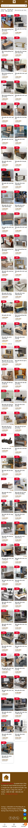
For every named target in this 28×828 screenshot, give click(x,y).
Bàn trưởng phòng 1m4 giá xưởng (7, 30)
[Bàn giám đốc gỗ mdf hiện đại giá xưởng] (20, 484)
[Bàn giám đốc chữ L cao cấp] (20, 329)
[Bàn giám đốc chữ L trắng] (20, 131)
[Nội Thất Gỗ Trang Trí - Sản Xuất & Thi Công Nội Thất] (14, 1)
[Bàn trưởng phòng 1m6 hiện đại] (20, 241)
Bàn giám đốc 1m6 (6, 315)
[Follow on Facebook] (10, 818)
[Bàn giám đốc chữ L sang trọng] (20, 175)
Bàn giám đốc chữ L (20, 690)
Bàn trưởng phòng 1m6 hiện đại (20, 250)
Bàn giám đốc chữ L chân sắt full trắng (7, 206)
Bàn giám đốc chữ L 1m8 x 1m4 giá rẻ (20, 206)
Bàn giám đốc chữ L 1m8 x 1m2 (20, 603)
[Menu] (2, 1)
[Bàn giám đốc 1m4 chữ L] (7, 131)
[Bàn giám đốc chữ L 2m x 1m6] (7, 219)
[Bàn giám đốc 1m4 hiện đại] (20, 21)
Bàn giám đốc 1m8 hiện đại (21, 449)
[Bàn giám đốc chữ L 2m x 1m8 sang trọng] (7, 660)
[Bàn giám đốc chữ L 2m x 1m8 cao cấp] (20, 704)
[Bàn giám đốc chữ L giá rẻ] (20, 65)
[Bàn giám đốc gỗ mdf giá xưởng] (20, 419)
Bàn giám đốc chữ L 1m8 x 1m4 (20, 471)
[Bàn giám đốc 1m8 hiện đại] (20, 441)
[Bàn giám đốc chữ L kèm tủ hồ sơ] (20, 528)
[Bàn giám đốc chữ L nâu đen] (7, 153)
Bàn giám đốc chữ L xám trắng (20, 735)
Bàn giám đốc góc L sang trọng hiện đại (7, 427)
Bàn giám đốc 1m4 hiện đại (21, 29)
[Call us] (17, 818)
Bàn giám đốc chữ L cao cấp (20, 338)
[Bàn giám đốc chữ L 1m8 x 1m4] (20, 462)
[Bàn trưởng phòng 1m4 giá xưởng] (7, 21)
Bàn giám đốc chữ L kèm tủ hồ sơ (20, 537)
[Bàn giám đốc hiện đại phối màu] (7, 528)
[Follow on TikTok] (14, 818)
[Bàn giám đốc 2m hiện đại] (7, 462)
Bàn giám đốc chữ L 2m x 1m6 (8, 228)
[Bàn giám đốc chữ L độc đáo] (20, 397)
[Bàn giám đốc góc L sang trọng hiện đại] (7, 419)
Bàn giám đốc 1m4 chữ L (7, 140)
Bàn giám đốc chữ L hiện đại (7, 493)
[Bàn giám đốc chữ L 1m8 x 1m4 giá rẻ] (20, 197)
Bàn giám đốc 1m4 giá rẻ (20, 162)
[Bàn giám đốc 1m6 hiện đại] (7, 175)
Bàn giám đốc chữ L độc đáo (20, 405)
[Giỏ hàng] (26, 2)
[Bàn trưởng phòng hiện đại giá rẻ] (20, 307)
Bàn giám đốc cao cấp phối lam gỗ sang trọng (7, 361)
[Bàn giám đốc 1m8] (7, 441)
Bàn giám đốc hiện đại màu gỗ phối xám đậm (7, 405)
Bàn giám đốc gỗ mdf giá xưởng (20, 427)
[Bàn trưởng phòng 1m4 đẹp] (7, 43)
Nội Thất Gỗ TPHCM (11, 794)
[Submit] (25, 5)
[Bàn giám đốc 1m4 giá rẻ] (20, 153)
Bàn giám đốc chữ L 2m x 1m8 (21, 559)
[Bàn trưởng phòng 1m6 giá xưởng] (7, 241)
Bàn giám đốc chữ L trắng (20, 140)
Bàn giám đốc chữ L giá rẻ (21, 74)
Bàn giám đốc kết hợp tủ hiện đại (7, 383)
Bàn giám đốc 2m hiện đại (7, 471)
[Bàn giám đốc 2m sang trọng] (7, 506)
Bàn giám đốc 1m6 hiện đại (7, 184)
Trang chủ (4, 826)
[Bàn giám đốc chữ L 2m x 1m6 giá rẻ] (7, 550)
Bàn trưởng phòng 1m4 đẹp (7, 52)
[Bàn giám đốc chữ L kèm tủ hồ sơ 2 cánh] (7, 285)
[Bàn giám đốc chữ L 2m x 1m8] (20, 550)
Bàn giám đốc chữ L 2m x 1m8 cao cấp (21, 713)
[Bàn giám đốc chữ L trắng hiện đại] (20, 285)
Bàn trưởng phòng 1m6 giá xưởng (7, 250)
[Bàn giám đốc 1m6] (7, 307)
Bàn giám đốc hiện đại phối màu (7, 537)
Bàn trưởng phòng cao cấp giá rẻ (7, 74)
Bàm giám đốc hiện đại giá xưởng (20, 383)
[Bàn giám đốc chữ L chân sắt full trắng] (7, 197)
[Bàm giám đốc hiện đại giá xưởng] (20, 375)
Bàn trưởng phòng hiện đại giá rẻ (21, 316)
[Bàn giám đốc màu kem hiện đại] (7, 263)
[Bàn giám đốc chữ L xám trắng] (20, 726)
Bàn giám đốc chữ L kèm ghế (7, 647)
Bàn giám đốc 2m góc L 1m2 (21, 361)
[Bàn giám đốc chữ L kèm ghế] (7, 638)
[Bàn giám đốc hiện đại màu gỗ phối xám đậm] (7, 397)
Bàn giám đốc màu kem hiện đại (7, 272)
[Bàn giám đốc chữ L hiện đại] (7, 484)
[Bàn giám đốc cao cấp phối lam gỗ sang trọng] (7, 353)
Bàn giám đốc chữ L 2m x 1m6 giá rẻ (8, 559)
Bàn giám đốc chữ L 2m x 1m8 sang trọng (8, 669)
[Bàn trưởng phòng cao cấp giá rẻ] (7, 65)
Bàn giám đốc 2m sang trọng (7, 515)
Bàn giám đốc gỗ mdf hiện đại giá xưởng (20, 493)
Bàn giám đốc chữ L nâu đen (7, 162)
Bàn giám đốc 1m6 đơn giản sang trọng (20, 52)
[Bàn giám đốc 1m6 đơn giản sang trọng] (20, 43)
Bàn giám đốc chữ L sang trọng (20, 184)
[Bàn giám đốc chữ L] (20, 682)
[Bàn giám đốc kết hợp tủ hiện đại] (7, 375)
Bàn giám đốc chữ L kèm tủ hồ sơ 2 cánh (7, 294)
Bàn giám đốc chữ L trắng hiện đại (20, 294)
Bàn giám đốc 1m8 (6, 448)
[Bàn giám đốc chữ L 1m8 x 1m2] (20, 594)
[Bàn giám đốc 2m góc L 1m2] (20, 353)
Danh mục (14, 826)
